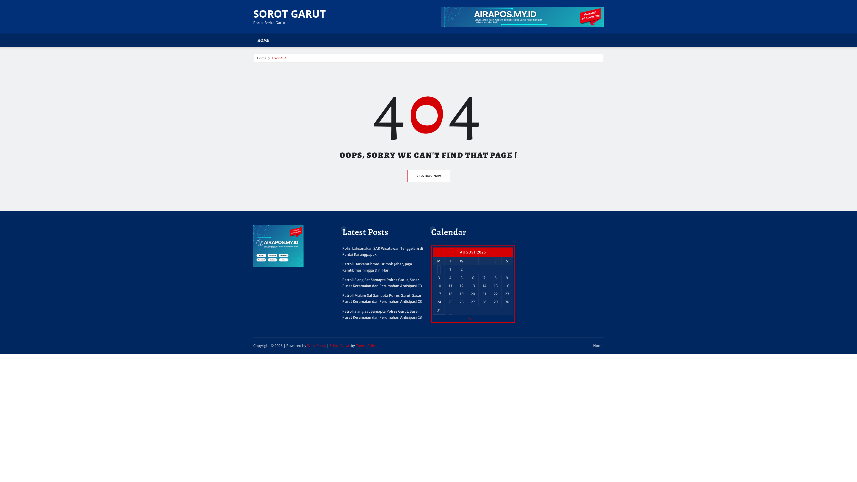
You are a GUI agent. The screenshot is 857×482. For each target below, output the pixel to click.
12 (462, 285)
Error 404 (279, 58)
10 (439, 285)
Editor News (340, 345)
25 (450, 301)
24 (439, 301)
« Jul (471, 317)
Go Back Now (430, 176)
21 (484, 293)
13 (473, 285)
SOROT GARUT (289, 14)
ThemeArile (365, 345)
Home (263, 40)
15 (496, 285)
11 (450, 285)
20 (473, 293)
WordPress (316, 345)
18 (450, 293)
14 (484, 285)
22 (496, 293)
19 (462, 293)
